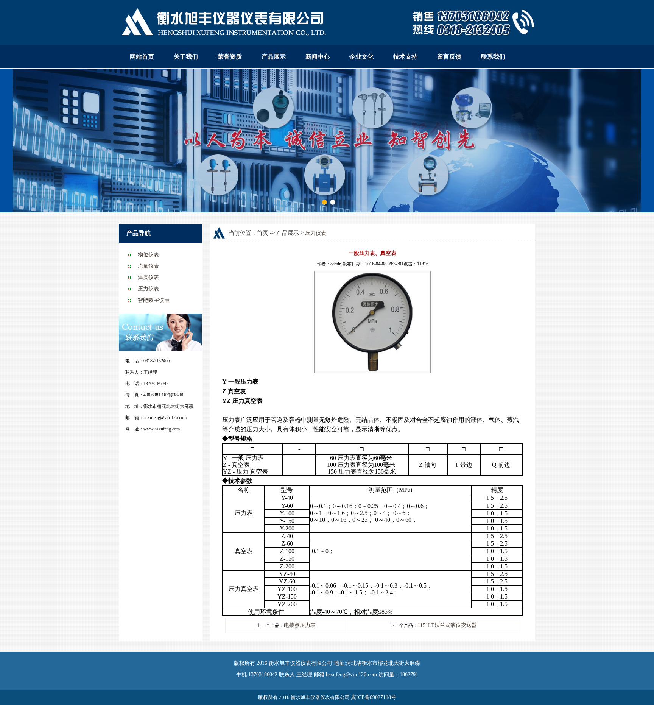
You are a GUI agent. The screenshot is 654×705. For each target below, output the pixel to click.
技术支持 (405, 56)
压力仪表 (148, 289)
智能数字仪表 (154, 300)
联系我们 (493, 56)
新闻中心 (317, 56)
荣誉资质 (230, 56)
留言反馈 (449, 56)
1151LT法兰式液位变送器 (447, 625)
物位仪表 (148, 254)
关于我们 (186, 56)
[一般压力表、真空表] (372, 276)
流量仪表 (148, 266)
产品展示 (274, 56)
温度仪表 (148, 277)
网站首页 (142, 56)
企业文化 (361, 56)
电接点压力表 (300, 625)
